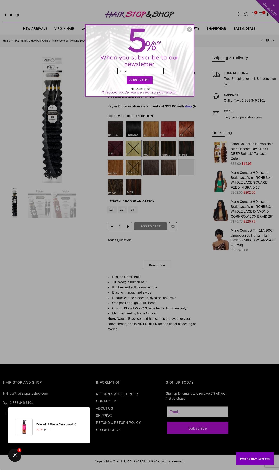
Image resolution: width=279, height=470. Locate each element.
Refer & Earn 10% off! (255, 458)
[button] (189, 29)
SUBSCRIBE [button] (139, 80)
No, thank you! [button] (140, 88)
